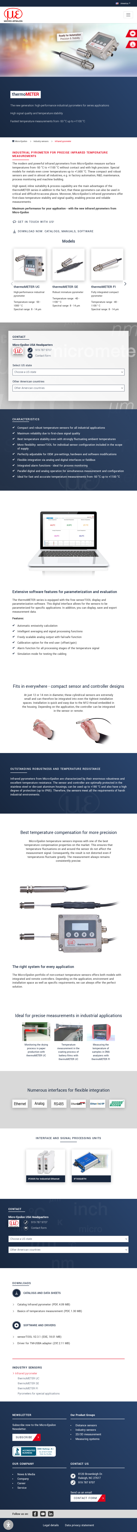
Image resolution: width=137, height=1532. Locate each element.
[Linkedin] (50, 1514)
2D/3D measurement (88, 1434)
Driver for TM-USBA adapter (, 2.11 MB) (43, 1343)
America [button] (124, 3)
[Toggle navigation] (128, 14)
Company (23, 1479)
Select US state (22, 365)
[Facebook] (35, 1514)
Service (22, 1488)
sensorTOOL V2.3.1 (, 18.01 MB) (39, 1337)
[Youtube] (43, 1514)
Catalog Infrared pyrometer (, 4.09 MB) (43, 1304)
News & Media (26, 1474)
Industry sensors (86, 1430)
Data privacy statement (79, 1525)
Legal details (51, 1525)
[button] (8, 1525)
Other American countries (28, 381)
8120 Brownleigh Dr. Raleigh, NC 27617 (90, 1476)
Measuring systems (87, 1439)
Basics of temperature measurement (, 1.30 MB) (49, 1311)
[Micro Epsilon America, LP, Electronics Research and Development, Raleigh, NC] (39, 1451)
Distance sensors (86, 1425)
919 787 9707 (43, 350)
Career (21, 1483)
